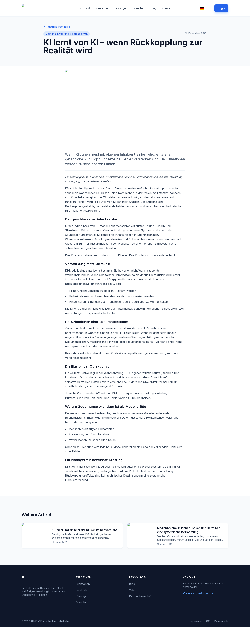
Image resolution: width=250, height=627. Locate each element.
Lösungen (121, 8)
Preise (166, 8)
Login (221, 8)
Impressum (196, 621)
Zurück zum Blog (58, 26)
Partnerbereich (139, 596)
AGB (208, 621)
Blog (153, 8)
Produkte (81, 590)
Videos (133, 590)
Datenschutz (221, 621)
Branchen (139, 8)
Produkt (85, 8)
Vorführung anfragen (196, 593)
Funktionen (102, 8)
